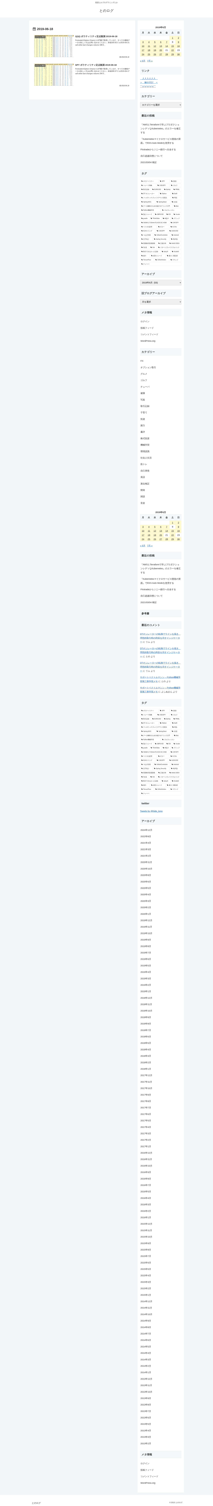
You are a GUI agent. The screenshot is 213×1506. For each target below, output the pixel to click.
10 (143, 46)
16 (178, 46)
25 (149, 54)
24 (143, 54)
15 (172, 46)
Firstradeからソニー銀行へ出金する (158, 149)
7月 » (149, 61)
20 (161, 50)
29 (172, 54)
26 (155, 54)
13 (161, 46)
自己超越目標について (152, 156)
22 (172, 50)
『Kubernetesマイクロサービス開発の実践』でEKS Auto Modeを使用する (161, 141)
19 (155, 50)
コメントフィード (149, 334)
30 (178, 54)
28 (166, 54)
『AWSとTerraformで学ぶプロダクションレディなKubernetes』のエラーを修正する (161, 128)
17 (143, 50)
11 (149, 46)
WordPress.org (148, 341)
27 (161, 54)
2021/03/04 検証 (149, 162)
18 (149, 50)
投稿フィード (147, 328)
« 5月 (142, 61)
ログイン (145, 321)
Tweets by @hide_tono (151, 811)
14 (166, 46)
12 (155, 46)
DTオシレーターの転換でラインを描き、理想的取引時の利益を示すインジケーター (160, 638)
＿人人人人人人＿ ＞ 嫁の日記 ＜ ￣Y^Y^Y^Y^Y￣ (149, 82)
